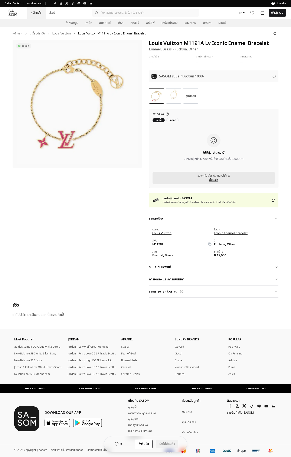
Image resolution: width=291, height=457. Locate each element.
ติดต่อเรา (187, 412)
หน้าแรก (17, 34)
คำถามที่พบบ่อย (190, 432)
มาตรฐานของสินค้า (138, 425)
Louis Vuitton (61, 34)
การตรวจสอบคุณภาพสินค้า (142, 413)
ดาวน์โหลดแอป (34, 3)
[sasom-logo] (12, 13)
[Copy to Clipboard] (210, 244)
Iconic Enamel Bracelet (231, 233)
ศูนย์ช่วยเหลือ (189, 422)
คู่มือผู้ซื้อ (132, 407)
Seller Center (13, 3)
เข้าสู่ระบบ (277, 12)
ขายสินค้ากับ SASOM (240, 413)
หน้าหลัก (36, 12)
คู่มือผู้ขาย (133, 419)
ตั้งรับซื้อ (213, 180)
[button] (145, 13)
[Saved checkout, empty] (262, 13)
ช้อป (52, 12)
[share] (274, 33)
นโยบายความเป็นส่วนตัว (140, 431)
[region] (77, 103)
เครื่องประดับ (37, 34)
